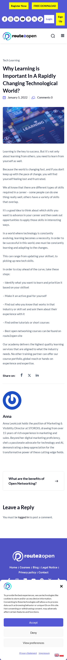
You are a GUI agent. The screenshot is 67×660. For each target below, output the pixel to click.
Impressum (44, 653)
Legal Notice (49, 567)
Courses (25, 567)
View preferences (33, 642)
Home (13, 567)
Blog (36, 567)
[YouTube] (22, 19)
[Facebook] (4, 19)
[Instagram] (10, 19)
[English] (57, 654)
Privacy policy (27, 572)
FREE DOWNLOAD (45, 5)
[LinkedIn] (16, 19)
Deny (33, 632)
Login (49, 19)
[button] (61, 586)
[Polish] (61, 654)
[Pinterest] (28, 19)
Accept (33, 622)
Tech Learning (11, 60)
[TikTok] (40, 19)
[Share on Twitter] (29, 375)
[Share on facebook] (21, 375)
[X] (34, 19)
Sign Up (60, 19)
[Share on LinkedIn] (37, 375)
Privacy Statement (28, 653)
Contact (43, 572)
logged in (23, 517)
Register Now (19, 5)
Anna (7, 416)
